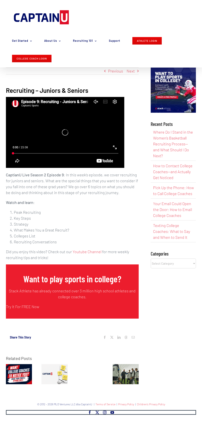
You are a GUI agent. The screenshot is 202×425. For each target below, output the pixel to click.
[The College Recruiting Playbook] (54, 366)
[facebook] (90, 412)
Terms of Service (105, 404)
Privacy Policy (126, 404)
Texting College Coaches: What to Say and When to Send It (171, 231)
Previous (115, 71)
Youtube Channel (87, 251)
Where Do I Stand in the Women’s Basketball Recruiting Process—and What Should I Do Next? (173, 144)
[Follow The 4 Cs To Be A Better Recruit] (126, 366)
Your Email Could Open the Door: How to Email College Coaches (172, 209)
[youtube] (112, 412)
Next (131, 71)
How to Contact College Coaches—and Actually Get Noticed (173, 171)
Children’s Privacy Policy (151, 404)
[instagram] (105, 412)
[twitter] (97, 412)
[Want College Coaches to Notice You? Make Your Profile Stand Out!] (19, 366)
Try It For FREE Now (22, 306)
